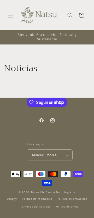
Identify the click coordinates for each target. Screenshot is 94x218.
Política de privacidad (72, 198)
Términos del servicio (35, 206)
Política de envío (67, 206)
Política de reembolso (37, 198)
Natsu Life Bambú (43, 192)
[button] (10, 15)
